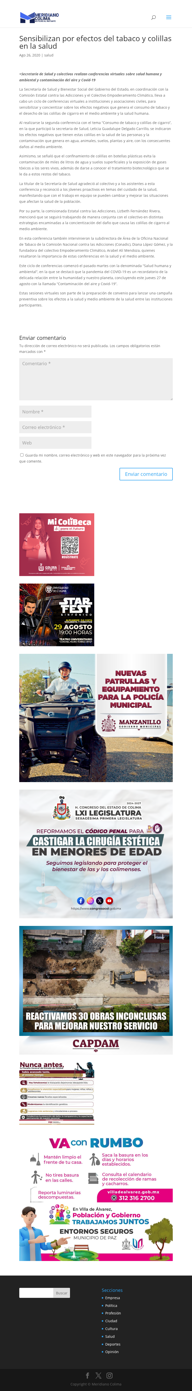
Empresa (112, 1297)
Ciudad (111, 1320)
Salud (110, 1336)
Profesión (113, 1313)
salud (49, 55)
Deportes (112, 1344)
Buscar (62, 1293)
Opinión (112, 1351)
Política (111, 1305)
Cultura (111, 1328)
